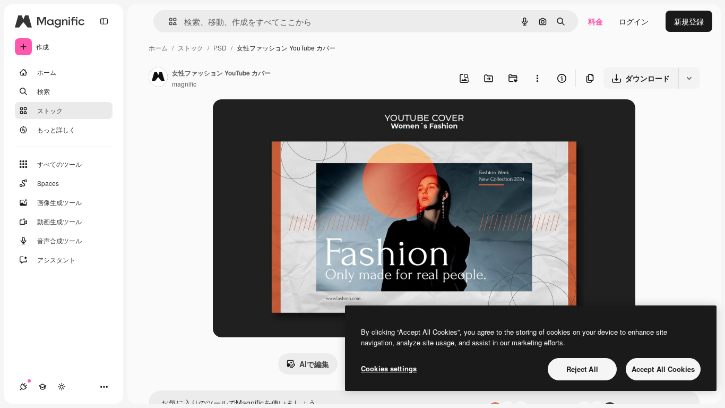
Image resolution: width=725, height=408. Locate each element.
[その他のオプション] (537, 78)
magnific (184, 83)
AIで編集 (314, 364)
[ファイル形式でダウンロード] (689, 78)
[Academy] (42, 386)
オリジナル (286, 119)
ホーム (158, 47)
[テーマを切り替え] (61, 386)
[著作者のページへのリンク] (158, 78)
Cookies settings (389, 368)
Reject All (582, 369)
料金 (595, 21)
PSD (220, 47)
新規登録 (689, 21)
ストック (190, 47)
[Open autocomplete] (168, 22)
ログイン (634, 21)
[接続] (23, 386)
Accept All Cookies (663, 369)
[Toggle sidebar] (104, 21)
